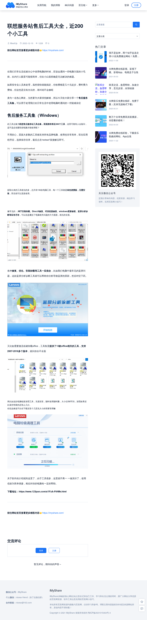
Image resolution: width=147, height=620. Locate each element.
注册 (136, 5)
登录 (126, 5)
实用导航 (41, 5)
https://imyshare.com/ (53, 50)
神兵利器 (69, 5)
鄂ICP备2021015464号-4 (99, 612)
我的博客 (55, 5)
